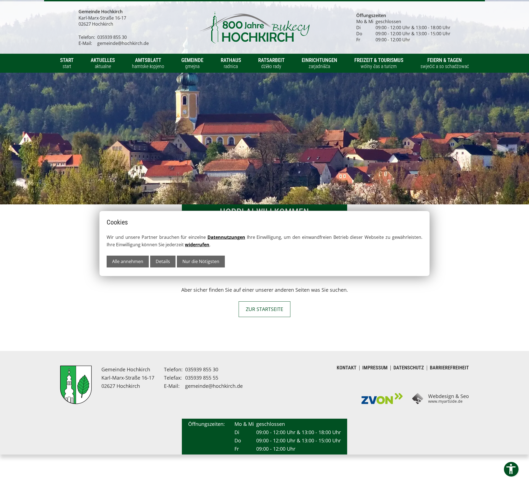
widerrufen (197, 245)
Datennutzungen (226, 237)
